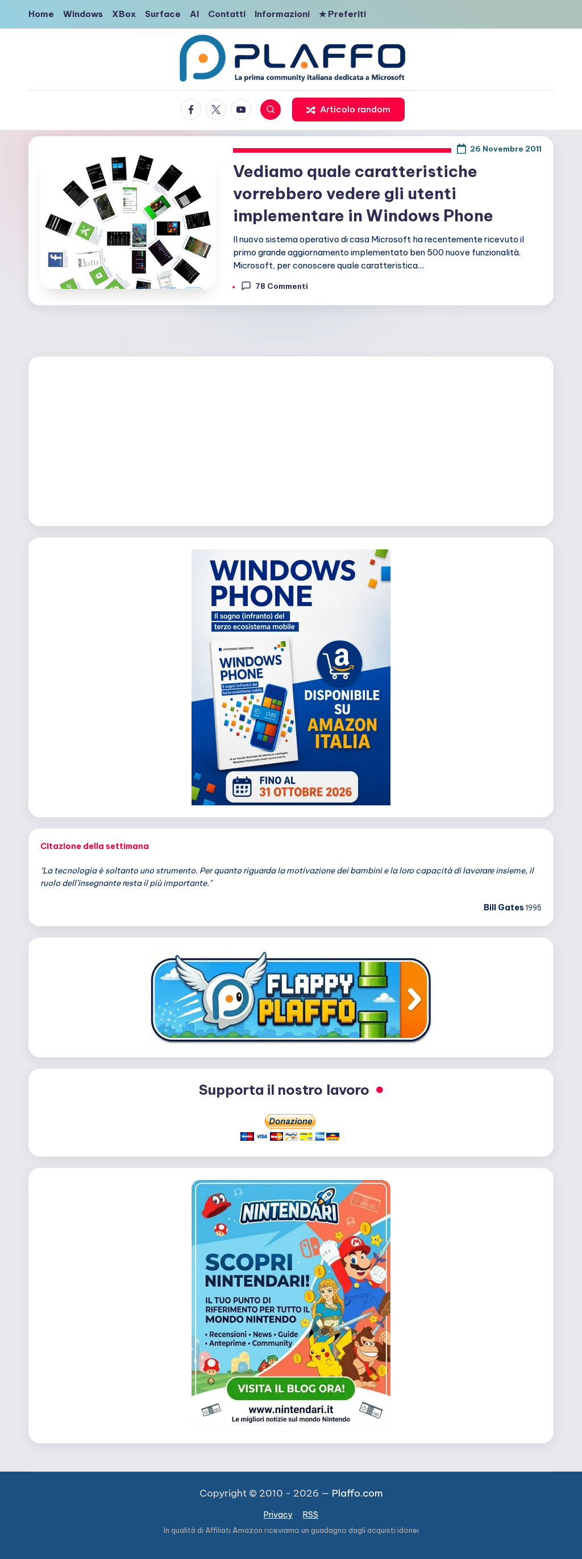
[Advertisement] (291, 439)
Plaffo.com (357, 1493)
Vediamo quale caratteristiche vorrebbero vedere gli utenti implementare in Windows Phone (363, 193)
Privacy (278, 1515)
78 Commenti (281, 286)
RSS (310, 1515)
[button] (348, 109)
